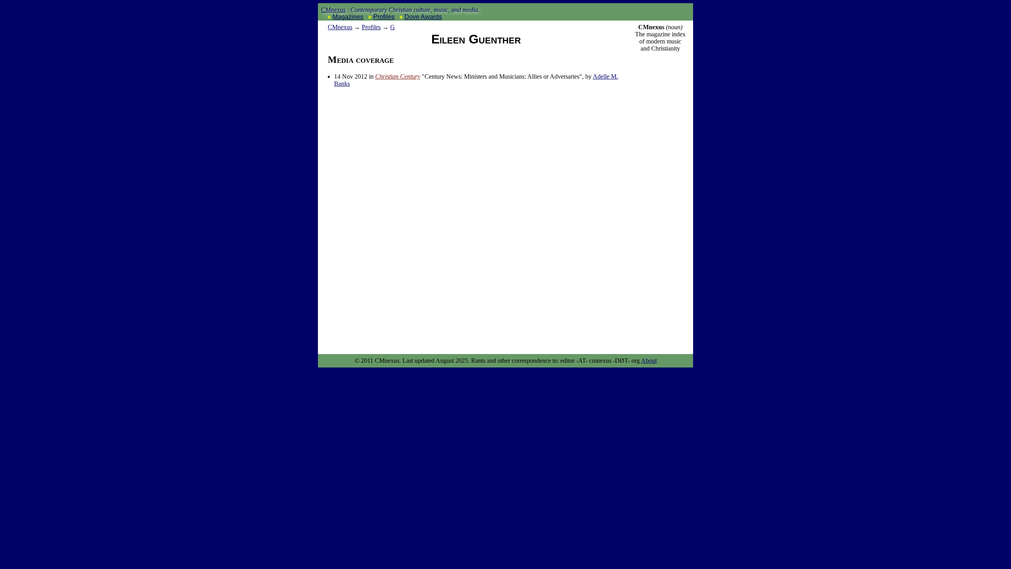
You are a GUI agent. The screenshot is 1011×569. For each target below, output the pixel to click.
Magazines (348, 16)
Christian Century (397, 76)
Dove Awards (423, 16)
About (649, 360)
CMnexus (333, 9)
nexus (340, 27)
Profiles (384, 16)
